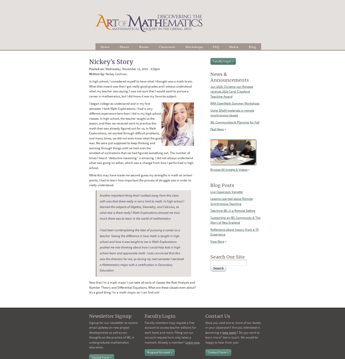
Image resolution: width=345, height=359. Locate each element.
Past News (217, 129)
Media (234, 47)
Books (144, 47)
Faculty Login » (223, 61)
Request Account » (159, 352)
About (124, 47)
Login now (192, 342)
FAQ (216, 47)
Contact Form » (218, 352)
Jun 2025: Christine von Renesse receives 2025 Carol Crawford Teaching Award (231, 92)
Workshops (194, 47)
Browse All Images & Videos (229, 169)
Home (105, 47)
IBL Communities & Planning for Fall (234, 122)
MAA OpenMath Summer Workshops (234, 103)
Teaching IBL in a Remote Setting (232, 210)
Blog (252, 47)
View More (217, 241)
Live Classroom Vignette (226, 192)
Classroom (167, 47)
